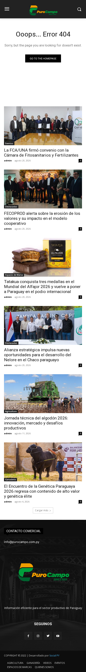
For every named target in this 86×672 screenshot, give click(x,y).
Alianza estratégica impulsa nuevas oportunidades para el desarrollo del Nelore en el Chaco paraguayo (37, 354)
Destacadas (11, 206)
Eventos (9, 143)
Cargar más (41, 510)
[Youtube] (58, 636)
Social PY (54, 655)
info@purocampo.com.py (21, 542)
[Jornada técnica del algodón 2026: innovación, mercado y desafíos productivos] (43, 393)
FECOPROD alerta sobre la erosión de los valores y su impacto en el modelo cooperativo (42, 218)
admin (8, 160)
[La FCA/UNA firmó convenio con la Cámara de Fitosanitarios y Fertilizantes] (43, 125)
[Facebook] (28, 636)
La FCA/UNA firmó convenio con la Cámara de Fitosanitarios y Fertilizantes (41, 153)
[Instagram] (38, 636)
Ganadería (10, 479)
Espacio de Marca (14, 274)
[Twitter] (48, 636)
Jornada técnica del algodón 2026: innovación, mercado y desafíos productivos (36, 423)
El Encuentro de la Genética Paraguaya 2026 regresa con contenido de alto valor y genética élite (42, 491)
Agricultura (11, 411)
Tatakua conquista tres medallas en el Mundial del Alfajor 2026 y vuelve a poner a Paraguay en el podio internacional (42, 286)
